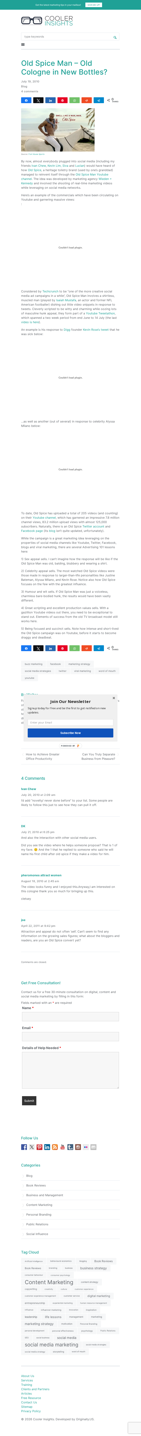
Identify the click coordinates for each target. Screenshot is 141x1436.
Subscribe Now (70, 733)
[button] (70, 701)
